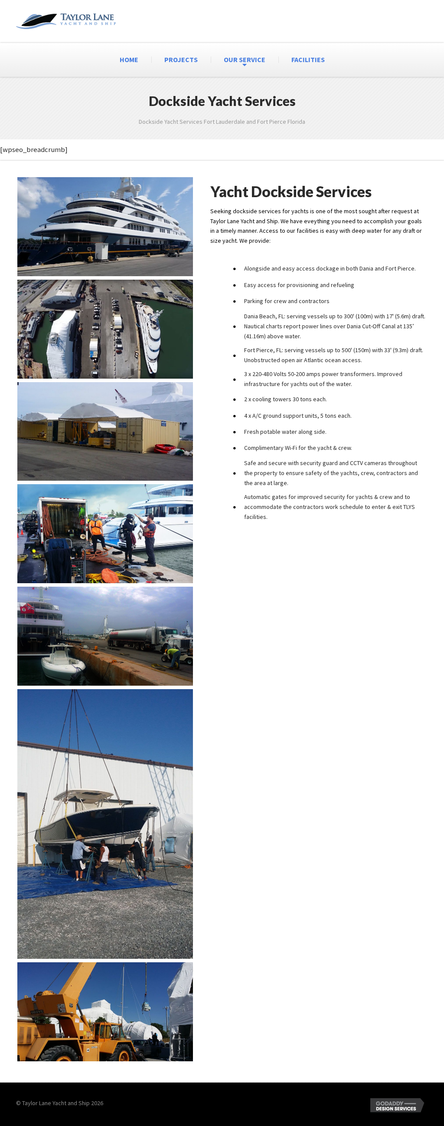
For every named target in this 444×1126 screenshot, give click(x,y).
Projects (181, 59)
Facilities (308, 59)
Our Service (244, 59)
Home (129, 59)
